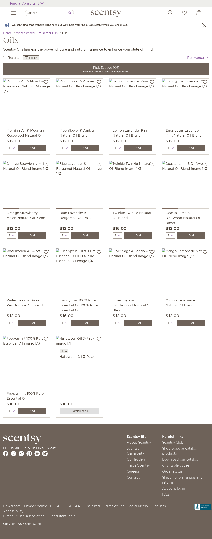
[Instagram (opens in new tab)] (13, 453)
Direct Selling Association (24, 516)
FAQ (166, 494)
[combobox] (49, 13)
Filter (32, 58)
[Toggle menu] (13, 13)
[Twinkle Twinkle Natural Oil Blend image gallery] (132, 185)
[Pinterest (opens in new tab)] (29, 453)
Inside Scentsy (138, 465)
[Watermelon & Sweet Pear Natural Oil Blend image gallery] (26, 273)
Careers (133, 471)
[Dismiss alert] (204, 25)
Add (32, 148)
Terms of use (114, 506)
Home (7, 33)
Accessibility (13, 511)
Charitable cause (175, 465)
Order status (172, 471)
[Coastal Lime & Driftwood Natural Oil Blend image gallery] (185, 185)
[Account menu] (166, 13)
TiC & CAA (71, 506)
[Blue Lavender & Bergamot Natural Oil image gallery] (79, 185)
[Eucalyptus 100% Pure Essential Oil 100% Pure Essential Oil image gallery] (79, 273)
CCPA (55, 506)
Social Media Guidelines (147, 506)
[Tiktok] (21, 453)
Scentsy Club (172, 442)
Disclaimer (92, 506)
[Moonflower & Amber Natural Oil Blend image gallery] (79, 103)
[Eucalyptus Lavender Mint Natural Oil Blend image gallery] (185, 103)
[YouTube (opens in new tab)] (37, 453)
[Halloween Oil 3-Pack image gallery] (79, 342)
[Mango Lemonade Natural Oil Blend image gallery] (185, 273)
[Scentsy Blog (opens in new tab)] (45, 453)
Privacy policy (35, 506)
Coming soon (79, 411)
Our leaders (136, 459)
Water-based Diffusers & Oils (37, 33)
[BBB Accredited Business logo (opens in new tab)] (203, 506)
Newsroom (12, 506)
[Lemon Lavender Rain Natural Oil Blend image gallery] (132, 103)
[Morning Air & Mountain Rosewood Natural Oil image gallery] (26, 103)
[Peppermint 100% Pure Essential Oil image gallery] (26, 360)
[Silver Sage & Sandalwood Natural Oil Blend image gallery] (132, 273)
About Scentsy (139, 442)
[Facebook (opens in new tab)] (5, 453)
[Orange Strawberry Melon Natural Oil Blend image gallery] (26, 185)
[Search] (70, 13)
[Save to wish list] (46, 81)
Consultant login (62, 516)
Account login (173, 488)
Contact (133, 477)
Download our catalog (180, 459)
